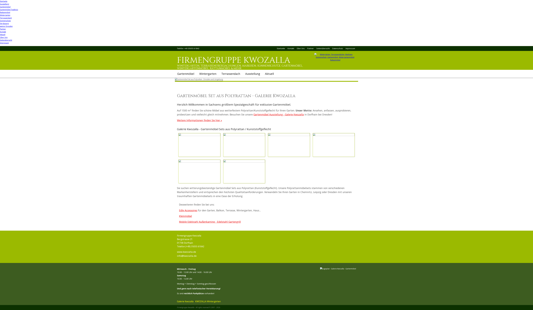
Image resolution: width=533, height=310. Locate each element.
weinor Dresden (6, 26)
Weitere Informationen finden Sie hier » (199, 120)
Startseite (3, 1)
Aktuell (2, 34)
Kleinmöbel (185, 216)
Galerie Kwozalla (185, 301)
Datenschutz (337, 48)
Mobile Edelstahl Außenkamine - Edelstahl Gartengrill (210, 221)
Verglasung (4, 23)
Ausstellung (4, 4)
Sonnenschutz (5, 21)
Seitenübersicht (6, 40)
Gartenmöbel (5, 7)
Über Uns (3, 37)
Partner (3, 29)
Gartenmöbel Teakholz (9, 9)
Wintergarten (5, 15)
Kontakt (3, 32)
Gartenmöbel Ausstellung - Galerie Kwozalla (278, 114)
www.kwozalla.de (186, 251)
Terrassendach (6, 18)
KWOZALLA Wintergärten (208, 301)
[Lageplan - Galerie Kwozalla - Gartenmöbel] (338, 269)
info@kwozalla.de (187, 255)
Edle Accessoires (188, 210)
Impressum (4, 43)
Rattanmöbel (5, 12)
